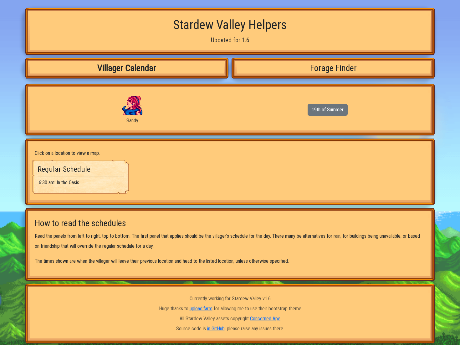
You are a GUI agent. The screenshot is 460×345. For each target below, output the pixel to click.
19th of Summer (328, 110)
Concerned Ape (265, 319)
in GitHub (216, 329)
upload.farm (201, 309)
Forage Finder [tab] (333, 68)
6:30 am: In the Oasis (59, 182)
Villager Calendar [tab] (126, 68)
